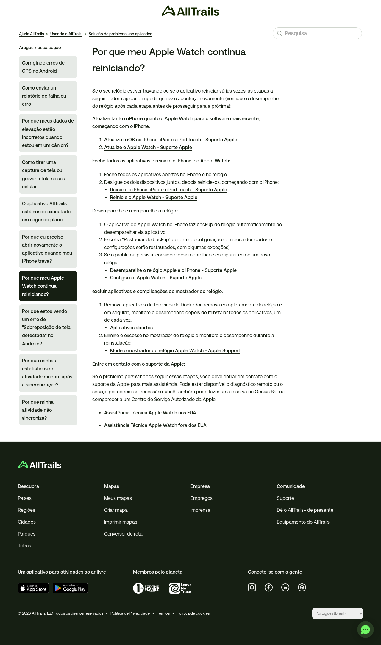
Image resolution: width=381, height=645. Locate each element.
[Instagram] (252, 587)
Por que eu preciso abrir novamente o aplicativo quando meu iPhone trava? (47, 249)
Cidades (27, 522)
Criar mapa (116, 510)
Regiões (26, 510)
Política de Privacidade (130, 613)
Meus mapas (118, 498)
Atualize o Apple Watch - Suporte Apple (148, 147)
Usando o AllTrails (66, 34)
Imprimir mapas (120, 522)
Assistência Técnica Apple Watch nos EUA (150, 413)
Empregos (201, 498)
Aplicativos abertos (131, 328)
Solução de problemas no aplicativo (120, 34)
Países (25, 498)
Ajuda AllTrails (31, 34)
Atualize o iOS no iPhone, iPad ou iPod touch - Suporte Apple (170, 140)
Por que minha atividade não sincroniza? (38, 410)
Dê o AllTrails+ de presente (305, 510)
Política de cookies (193, 613)
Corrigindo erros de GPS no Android (43, 67)
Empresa (200, 486)
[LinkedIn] (285, 587)
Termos (163, 613)
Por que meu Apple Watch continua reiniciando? (43, 286)
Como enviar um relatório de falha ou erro (44, 96)
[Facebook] (269, 587)
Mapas (111, 486)
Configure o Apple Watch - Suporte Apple (156, 278)
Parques (26, 534)
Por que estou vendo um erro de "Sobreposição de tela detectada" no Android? (46, 328)
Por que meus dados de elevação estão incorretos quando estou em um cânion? (48, 133)
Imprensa (200, 510)
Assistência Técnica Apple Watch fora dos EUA (155, 425)
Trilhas (24, 546)
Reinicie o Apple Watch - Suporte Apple (153, 197)
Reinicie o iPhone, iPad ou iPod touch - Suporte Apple (168, 189)
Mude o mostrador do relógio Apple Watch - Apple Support (175, 350)
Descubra (28, 486)
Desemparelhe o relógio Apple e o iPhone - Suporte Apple (173, 270)
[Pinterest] (302, 587)
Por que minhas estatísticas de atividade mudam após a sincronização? (47, 373)
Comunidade (291, 486)
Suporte (285, 498)
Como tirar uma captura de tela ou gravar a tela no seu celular (43, 174)
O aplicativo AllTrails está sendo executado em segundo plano (46, 212)
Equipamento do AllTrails (303, 522)
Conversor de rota (123, 534)
